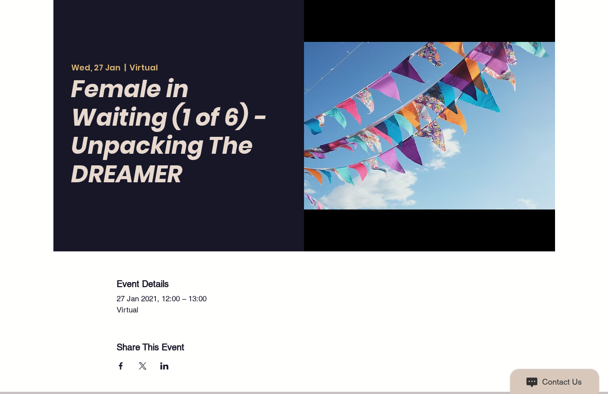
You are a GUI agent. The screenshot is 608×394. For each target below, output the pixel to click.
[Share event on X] (142, 365)
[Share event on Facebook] (121, 365)
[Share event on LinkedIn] (164, 365)
